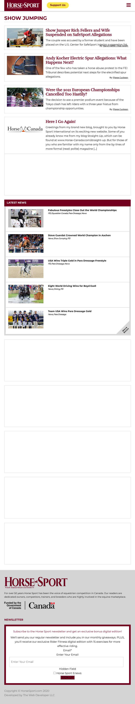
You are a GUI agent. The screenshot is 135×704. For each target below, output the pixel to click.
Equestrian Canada (59, 213)
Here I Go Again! (61, 121)
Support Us (58, 5)
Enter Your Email (67, 654)
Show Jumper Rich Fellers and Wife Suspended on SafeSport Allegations (79, 32)
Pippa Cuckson (120, 77)
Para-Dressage (74, 213)
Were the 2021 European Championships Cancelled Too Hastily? (83, 92)
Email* (67, 650)
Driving (57, 289)
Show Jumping (60, 238)
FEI (49, 213)
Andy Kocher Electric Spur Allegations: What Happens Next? (86, 60)
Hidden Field (67, 669)
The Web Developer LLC (39, 695)
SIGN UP (67, 677)
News (83, 213)
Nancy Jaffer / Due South (115, 46)
